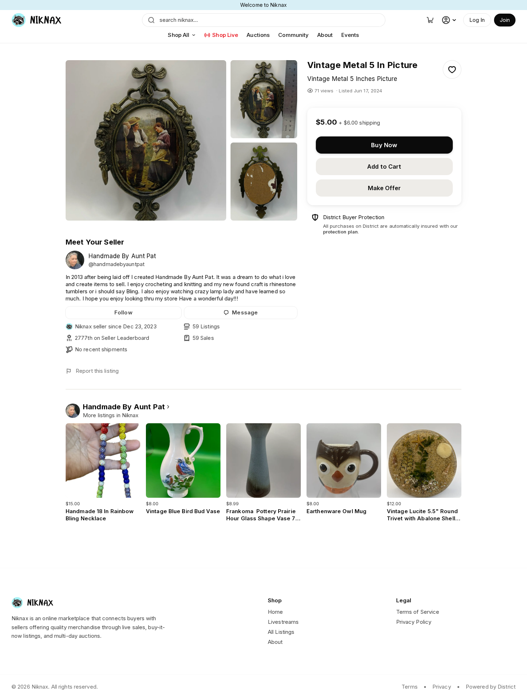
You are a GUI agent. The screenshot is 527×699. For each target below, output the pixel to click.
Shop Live (225, 35)
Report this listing (97, 370)
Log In (477, 19)
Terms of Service (418, 611)
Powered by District (491, 686)
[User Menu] (450, 20)
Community (293, 35)
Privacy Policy (414, 621)
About (325, 35)
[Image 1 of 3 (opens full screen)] (146, 140)
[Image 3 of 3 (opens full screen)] (264, 182)
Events (350, 35)
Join (505, 19)
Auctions (258, 35)
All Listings (281, 631)
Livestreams (283, 621)
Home (275, 611)
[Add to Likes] (452, 69)
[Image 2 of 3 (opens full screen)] (264, 99)
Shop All (178, 35)
